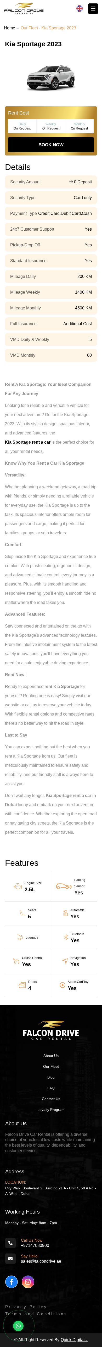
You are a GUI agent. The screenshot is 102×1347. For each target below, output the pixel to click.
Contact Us (51, 1099)
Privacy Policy (26, 1306)
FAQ (51, 1088)
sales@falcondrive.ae (41, 1261)
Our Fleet (51, 1066)
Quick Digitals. (74, 1340)
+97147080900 (35, 1246)
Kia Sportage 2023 (33, 44)
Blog (51, 1077)
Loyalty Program (51, 1109)
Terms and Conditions (36, 1314)
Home (9, 28)
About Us (51, 1056)
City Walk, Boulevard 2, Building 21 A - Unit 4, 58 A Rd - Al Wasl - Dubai (50, 1191)
